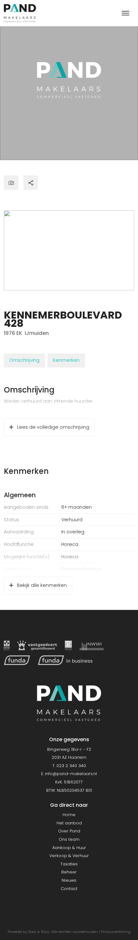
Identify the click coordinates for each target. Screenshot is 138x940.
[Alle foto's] (11, 182)
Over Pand (69, 831)
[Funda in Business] (65, 660)
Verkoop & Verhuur (69, 855)
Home (69, 814)
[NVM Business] (7, 645)
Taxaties (69, 864)
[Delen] (30, 182)
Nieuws (69, 880)
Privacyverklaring (116, 931)
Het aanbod (69, 823)
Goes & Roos (38, 931)
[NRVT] (68, 645)
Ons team (69, 839)
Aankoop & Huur (69, 847)
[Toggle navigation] (125, 13)
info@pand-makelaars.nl (71, 773)
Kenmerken (66, 360)
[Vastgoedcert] (37, 645)
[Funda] (17, 660)
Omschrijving (24, 360)
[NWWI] (92, 645)
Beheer (69, 872)
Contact (69, 888)
